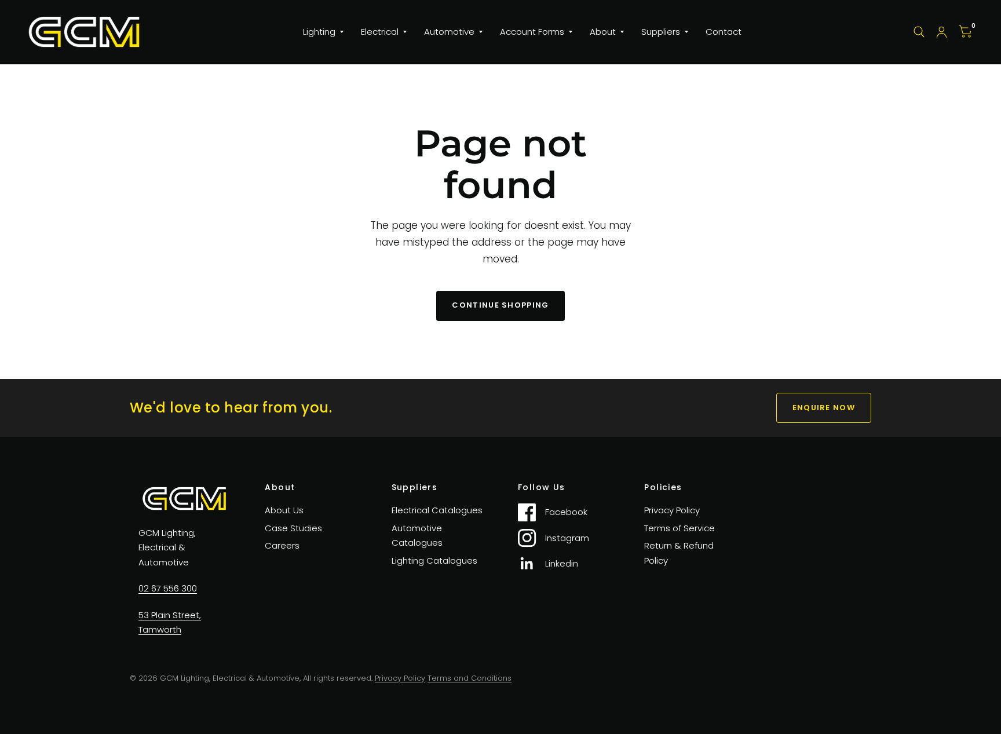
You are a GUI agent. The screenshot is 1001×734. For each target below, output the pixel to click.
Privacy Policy (672, 510)
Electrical (380, 31)
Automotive (449, 31)
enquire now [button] (823, 407)
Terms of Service (679, 528)
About (603, 31)
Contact (723, 31)
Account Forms (532, 31)
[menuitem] (323, 32)
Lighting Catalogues (434, 560)
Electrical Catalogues (437, 510)
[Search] (919, 32)
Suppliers (660, 31)
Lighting (319, 31)
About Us (284, 510)
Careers (282, 545)
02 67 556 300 (167, 588)
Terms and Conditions (470, 678)
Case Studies (293, 528)
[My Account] (941, 32)
